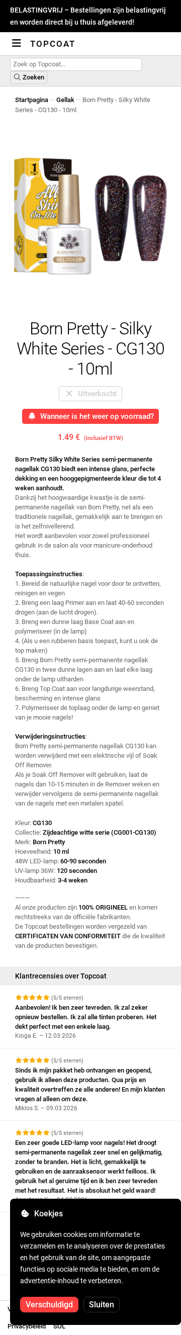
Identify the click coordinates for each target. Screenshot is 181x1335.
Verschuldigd (49, 1304)
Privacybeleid (27, 1326)
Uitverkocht (95, 393)
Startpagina (31, 100)
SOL (59, 1326)
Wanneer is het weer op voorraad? (95, 416)
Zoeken (32, 77)
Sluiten (101, 1304)
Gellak (65, 100)
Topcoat (52, 44)
